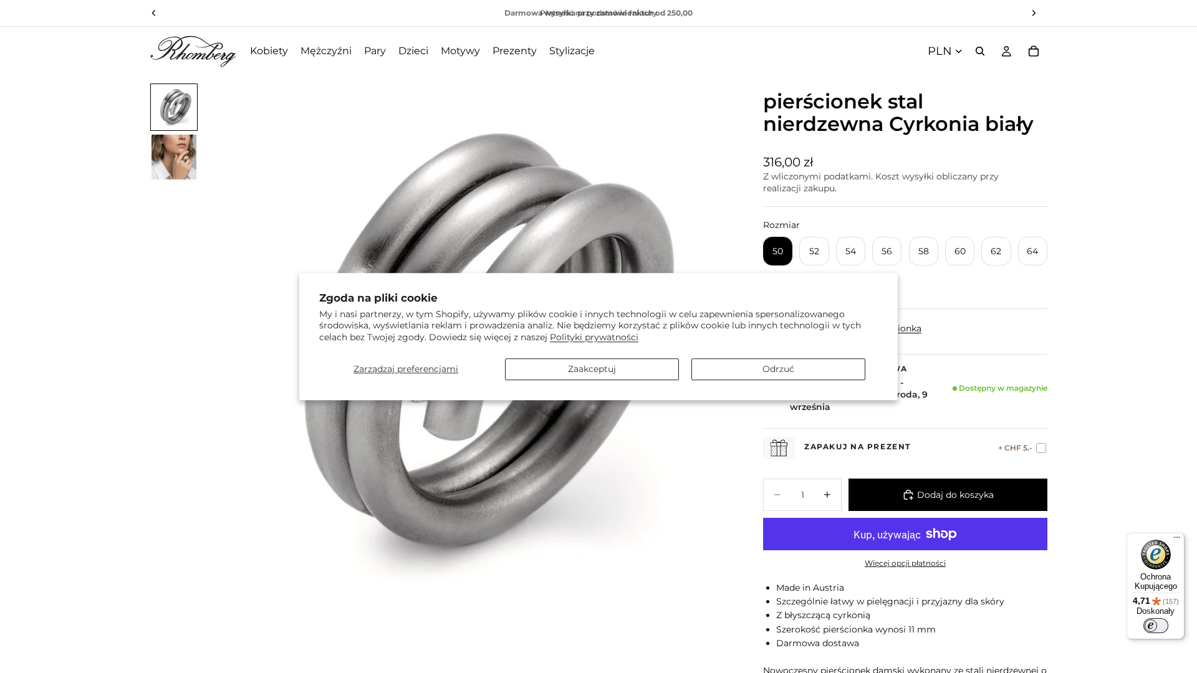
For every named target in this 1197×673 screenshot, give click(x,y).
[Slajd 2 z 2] (173, 157)
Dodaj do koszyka (955, 494)
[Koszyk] (1033, 51)
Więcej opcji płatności (905, 563)
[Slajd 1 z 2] (173, 107)
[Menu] (1177, 540)
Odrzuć (778, 369)
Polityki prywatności (594, 337)
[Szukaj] (980, 51)
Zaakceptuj (592, 369)
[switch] (1155, 625)
